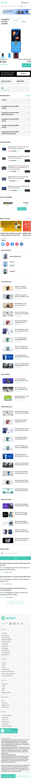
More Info (3, 711)
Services (3, 629)
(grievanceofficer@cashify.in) (8, 754)
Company (3, 659)
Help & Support (5, 697)
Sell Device (4, 680)
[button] (8, 776)
